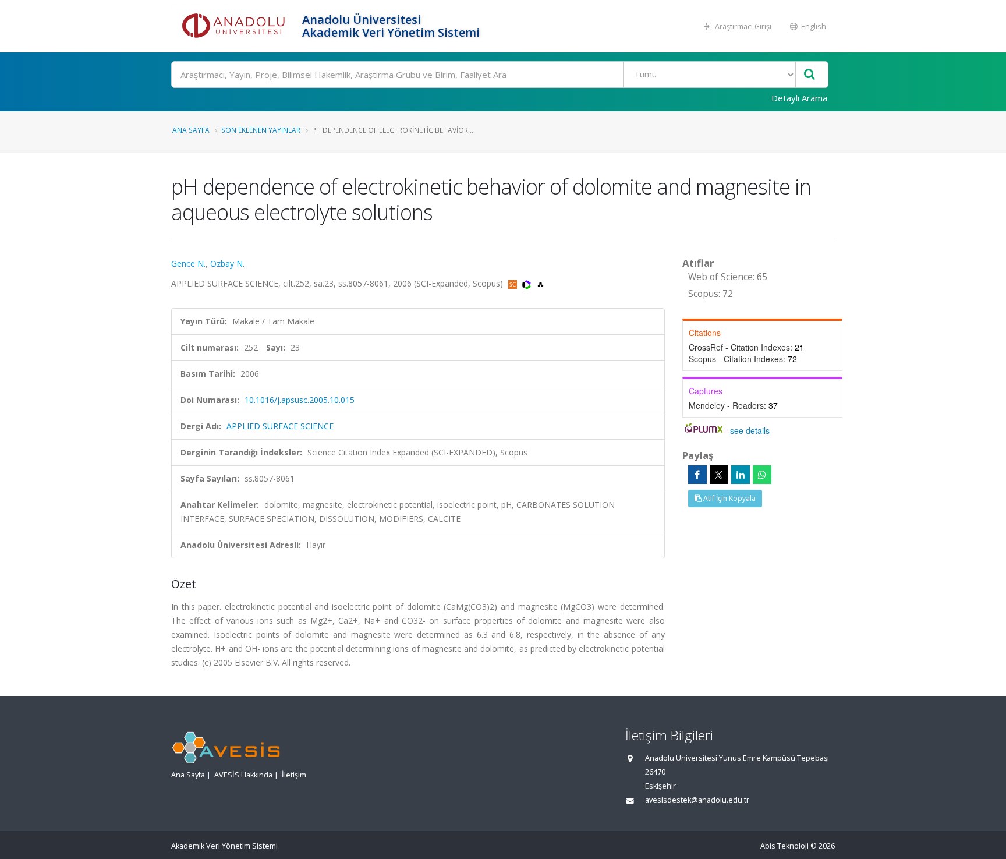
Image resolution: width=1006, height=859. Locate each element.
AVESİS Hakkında (243, 775)
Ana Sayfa (191, 130)
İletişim (294, 775)
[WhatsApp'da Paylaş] (762, 474)
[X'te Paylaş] (719, 474)
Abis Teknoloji (784, 846)
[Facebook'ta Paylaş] (697, 474)
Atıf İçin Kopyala (729, 498)
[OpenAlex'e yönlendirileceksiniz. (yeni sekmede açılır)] (540, 283)
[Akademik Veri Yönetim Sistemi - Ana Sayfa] (235, 26)
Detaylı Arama (799, 98)
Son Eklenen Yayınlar (260, 130)
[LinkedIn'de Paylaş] (740, 474)
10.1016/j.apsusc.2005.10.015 (300, 399)
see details (750, 430)
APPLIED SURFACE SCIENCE (280, 426)
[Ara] (809, 75)
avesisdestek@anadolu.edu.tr (697, 800)
